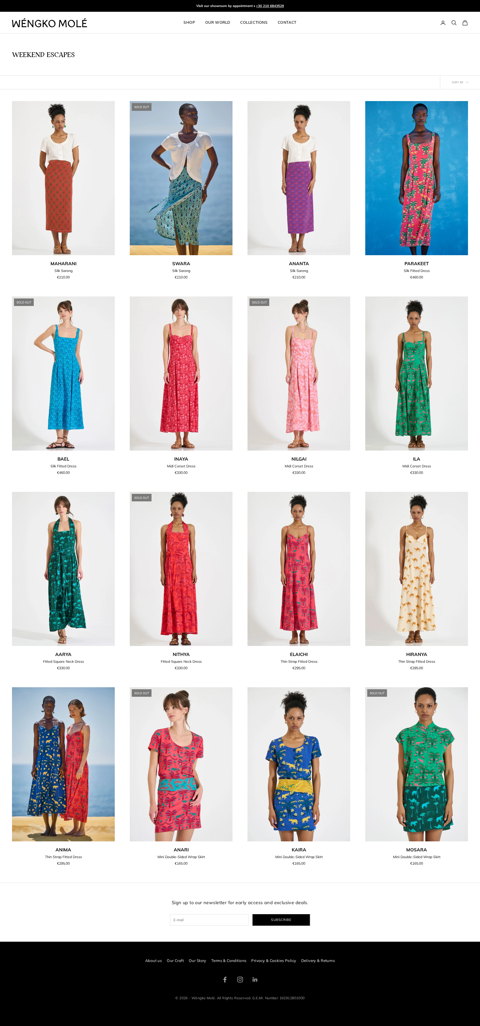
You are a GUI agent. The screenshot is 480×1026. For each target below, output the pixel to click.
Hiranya (416, 654)
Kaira (299, 850)
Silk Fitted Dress (417, 270)
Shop (189, 23)
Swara (181, 263)
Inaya (181, 459)
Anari (181, 850)
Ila (416, 459)
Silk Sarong (63, 270)
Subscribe (281, 920)
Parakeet (416, 263)
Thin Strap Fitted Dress (299, 661)
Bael (63, 459)
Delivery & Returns (318, 960)
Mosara (416, 850)
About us (153, 960)
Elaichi (299, 654)
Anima (63, 850)
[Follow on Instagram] (240, 979)
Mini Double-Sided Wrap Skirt (181, 857)
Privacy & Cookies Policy (273, 960)
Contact (287, 23)
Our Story (197, 960)
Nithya (181, 654)
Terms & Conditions (228, 960)
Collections (254, 23)
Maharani (63, 263)
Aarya (63, 654)
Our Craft (175, 960)
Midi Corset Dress (181, 466)
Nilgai (299, 459)
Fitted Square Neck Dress (63, 661)
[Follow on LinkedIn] (255, 979)
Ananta (299, 263)
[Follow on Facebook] (224, 979)
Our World (217, 23)
